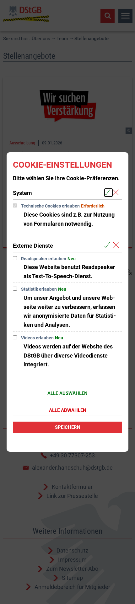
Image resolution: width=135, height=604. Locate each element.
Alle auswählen (67, 393)
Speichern (67, 427)
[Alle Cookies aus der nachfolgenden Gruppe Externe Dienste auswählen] (108, 245)
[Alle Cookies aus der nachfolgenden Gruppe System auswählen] (108, 193)
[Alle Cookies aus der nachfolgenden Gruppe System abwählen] (117, 193)
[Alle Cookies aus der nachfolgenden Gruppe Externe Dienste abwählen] (117, 245)
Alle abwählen (67, 410)
